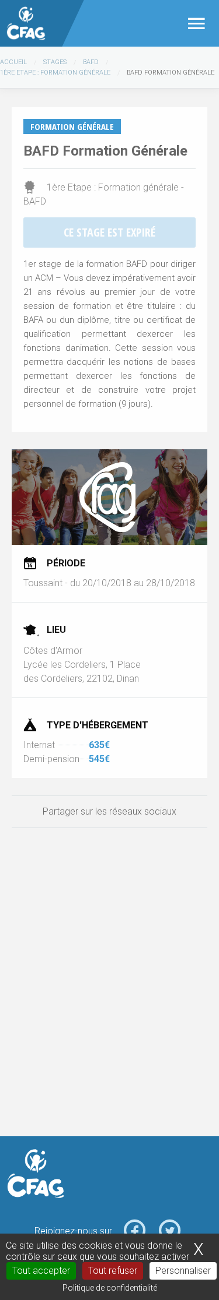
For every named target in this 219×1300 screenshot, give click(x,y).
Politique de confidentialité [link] (109, 1287)
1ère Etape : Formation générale (55, 72)
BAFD (91, 62)
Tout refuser (112, 1270)
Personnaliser (183, 1270)
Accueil (13, 62)
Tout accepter (41, 1270)
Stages (55, 62)
